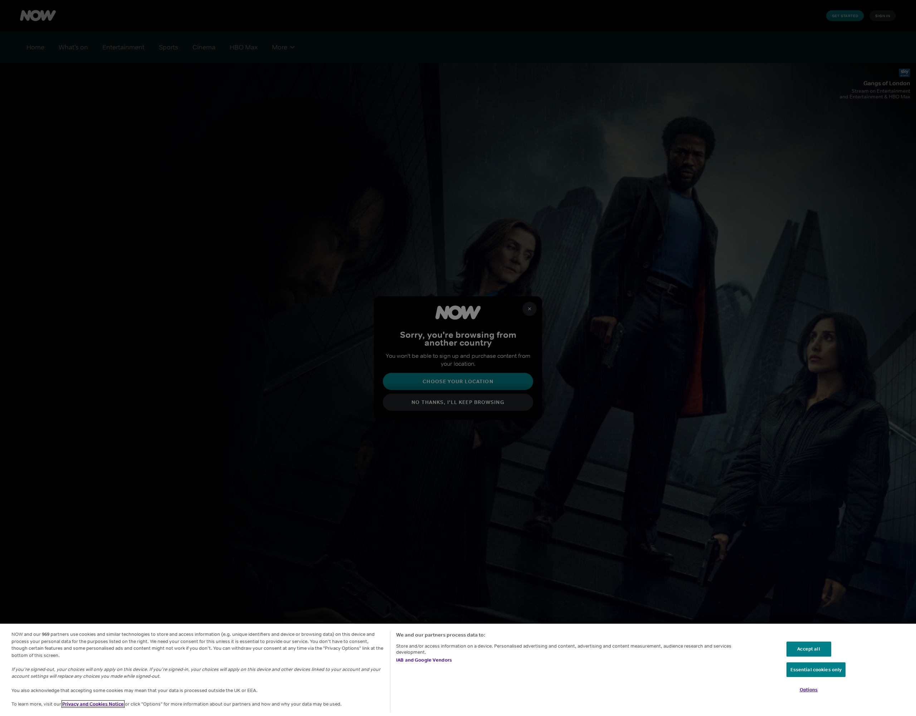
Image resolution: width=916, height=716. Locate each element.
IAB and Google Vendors (424, 660)
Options (809, 690)
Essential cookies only (816, 670)
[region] (458, 670)
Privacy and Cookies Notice (93, 704)
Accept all (808, 649)
